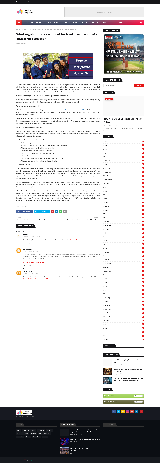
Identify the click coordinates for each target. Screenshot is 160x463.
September (123, 180)
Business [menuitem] (39, 23)
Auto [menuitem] (49, 23)
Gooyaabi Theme (54, 460)
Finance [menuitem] (85, 23)
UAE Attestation (29, 271)
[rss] (123, 411)
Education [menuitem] (96, 23)
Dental (33, 430)
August (123, 183)
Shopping (20, 437)
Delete (29, 243)
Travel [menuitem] (56, 23)
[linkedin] (136, 411)
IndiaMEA (26, 234)
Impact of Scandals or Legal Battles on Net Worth (127, 370)
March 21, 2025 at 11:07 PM (32, 236)
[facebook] (114, 411)
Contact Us (140, 460)
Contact (30, 2)
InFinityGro (27, 249)
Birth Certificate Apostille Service (33, 262)
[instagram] (127, 411)
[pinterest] (141, 411)
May (123, 149)
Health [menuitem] (76, 23)
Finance (49, 430)
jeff (19, 43)
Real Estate (47, 433)
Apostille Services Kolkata (78, 240)
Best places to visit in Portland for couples (82, 449)
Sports (28, 437)
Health (19, 433)
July (123, 142)
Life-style (33, 433)
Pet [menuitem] (111, 23)
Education (24, 29)
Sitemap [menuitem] (119, 23)
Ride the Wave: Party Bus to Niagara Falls (85, 439)
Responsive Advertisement (104, 12)
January (123, 164)
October (123, 176)
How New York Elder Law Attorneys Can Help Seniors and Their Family (84, 431)
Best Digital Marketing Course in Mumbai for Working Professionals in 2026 (128, 379)
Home (18, 2)
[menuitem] (19, 22)
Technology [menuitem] (28, 23)
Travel (44, 437)
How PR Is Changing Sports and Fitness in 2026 (122, 120)
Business (122, 396)
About (24, 2)
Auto (18, 430)
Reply (25, 243)
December (123, 168)
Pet (40, 433)
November (123, 172)
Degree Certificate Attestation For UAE (35, 279)
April (123, 153)
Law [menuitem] (104, 23)
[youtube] (132, 411)
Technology (122, 402)
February (123, 161)
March (123, 157)
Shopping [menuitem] (66, 23)
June (123, 145)
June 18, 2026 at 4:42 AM (31, 273)
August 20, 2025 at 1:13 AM (31, 251)
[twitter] (118, 411)
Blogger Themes (33, 460)
